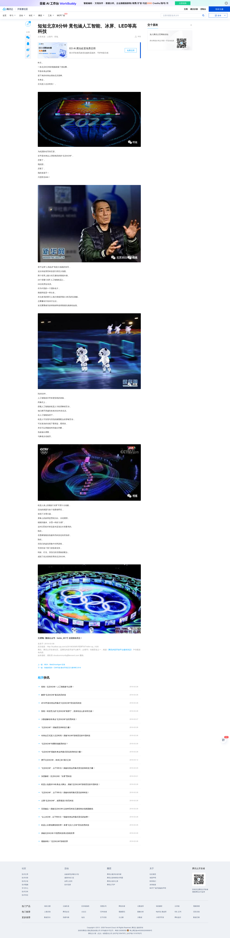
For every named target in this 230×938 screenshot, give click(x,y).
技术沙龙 (25, 881)
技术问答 (25, 877)
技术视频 (25, 884)
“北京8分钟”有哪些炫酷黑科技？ (54, 743)
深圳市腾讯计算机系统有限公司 (89, 930)
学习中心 (25, 888)
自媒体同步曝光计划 (71, 874)
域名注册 (47, 906)
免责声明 (153, 877)
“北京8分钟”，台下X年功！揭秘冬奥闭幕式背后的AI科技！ (65, 792)
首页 (4, 15)
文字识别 (103, 917)
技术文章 (25, 874)
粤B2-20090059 (121, 930)
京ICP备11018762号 (134, 933)
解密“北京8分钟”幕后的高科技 (53, 694)
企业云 (83, 911)
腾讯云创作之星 (112, 881)
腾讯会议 (66, 911)
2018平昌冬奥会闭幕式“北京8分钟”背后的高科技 (61, 703)
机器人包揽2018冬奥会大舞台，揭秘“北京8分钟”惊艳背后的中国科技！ (70, 784)
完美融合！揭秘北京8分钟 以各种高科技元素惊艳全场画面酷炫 (67, 808)
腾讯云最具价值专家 (114, 874)
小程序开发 (160, 917)
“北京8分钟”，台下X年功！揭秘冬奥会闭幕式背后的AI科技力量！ (68, 768)
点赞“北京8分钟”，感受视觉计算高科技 (57, 800)
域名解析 (159, 906)
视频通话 (122, 911)
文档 (186, 9)
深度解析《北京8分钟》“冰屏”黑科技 (56, 776)
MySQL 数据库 (161, 911)
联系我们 (153, 881)
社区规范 (153, 874)
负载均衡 (66, 917)
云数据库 (140, 906)
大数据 (139, 917)
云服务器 (66, 906)
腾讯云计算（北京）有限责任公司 (100, 933)
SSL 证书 (178, 911)
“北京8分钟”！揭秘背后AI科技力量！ (56, 727)
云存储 (177, 906)
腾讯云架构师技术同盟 (115, 877)
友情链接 (153, 884)
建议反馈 (194, 9)
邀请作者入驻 (69, 877)
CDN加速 (103, 911)
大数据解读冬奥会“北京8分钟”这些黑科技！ (59, 719)
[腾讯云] (8, 9)
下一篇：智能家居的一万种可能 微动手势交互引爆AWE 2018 (59, 667)
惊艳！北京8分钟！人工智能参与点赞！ (57, 686)
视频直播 (196, 906)
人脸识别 (47, 911)
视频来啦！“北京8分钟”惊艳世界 (54, 841)
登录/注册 (219, 9)
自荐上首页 (68, 881)
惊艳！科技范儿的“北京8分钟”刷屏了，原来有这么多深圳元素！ (67, 711)
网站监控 (178, 917)
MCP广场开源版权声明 (158, 888)
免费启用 (130, 50)
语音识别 (196, 911)
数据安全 (47, 917)
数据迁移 (196, 917)
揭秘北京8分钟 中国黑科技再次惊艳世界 (58, 833)
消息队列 (103, 906)
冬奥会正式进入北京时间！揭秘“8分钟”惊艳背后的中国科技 (65, 735)
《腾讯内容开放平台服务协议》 (120, 649)
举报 (139, 36)
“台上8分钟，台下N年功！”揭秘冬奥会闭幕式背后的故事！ (65, 816)
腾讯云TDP (111, 884)
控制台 (203, 9)
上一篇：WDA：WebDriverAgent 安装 (51, 664)
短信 (83, 917)
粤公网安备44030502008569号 (141, 930)
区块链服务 (85, 906)
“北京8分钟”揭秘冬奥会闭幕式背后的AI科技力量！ (62, 751)
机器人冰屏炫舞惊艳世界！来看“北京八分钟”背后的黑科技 (65, 825)
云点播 (121, 917)
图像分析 (140, 911)
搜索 (203, 15)
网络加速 (122, 906)
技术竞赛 (67, 884)
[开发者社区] (22, 9)
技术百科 (25, 891)
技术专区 (25, 895)
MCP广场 (61, 15)
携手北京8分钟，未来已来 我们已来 (56, 759)
